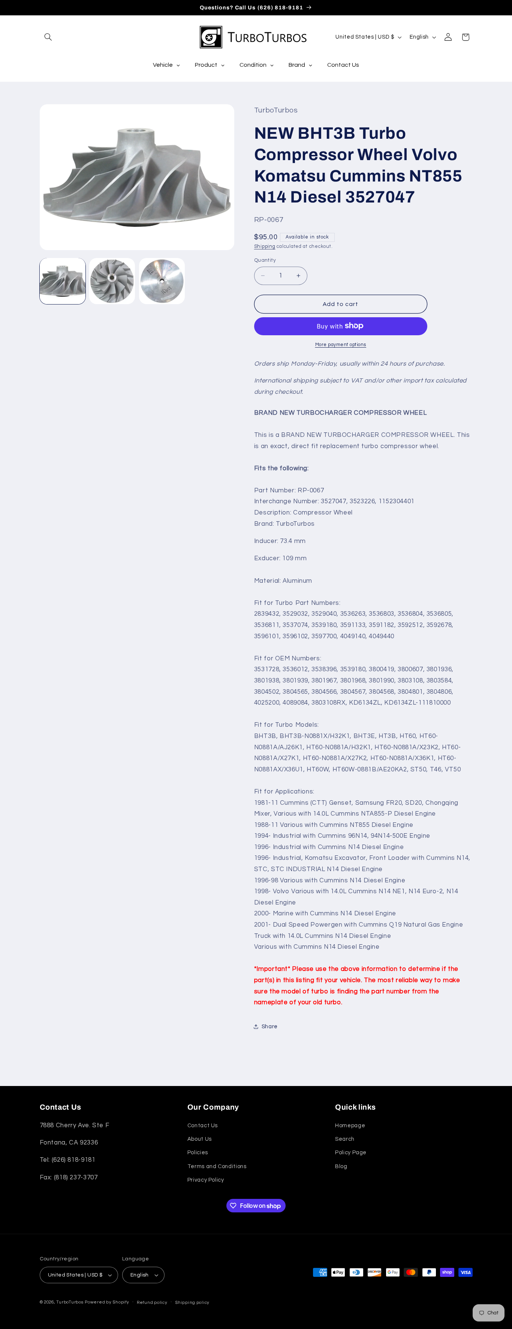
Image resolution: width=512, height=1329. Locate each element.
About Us (199, 1139)
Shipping (264, 246)
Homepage (350, 1125)
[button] (48, 37)
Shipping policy (192, 1302)
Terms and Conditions (217, 1166)
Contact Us (202, 1125)
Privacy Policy (205, 1180)
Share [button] (270, 1026)
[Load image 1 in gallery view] (62, 281)
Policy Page (351, 1153)
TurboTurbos (69, 1302)
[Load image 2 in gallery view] (112, 281)
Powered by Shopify (107, 1302)
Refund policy (152, 1302)
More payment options (341, 344)
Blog (341, 1166)
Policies (197, 1153)
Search (345, 1139)
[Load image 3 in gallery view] (162, 281)
